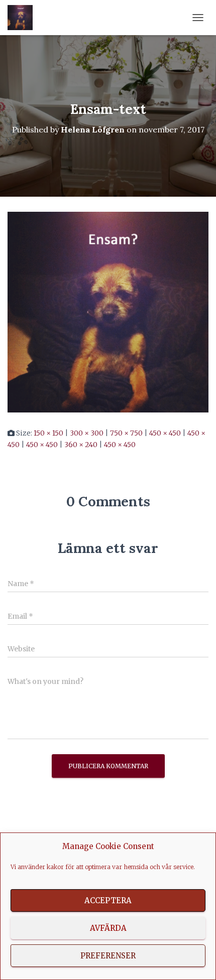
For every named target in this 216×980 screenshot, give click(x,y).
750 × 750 (126, 433)
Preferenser (108, 955)
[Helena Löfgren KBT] (24, 17)
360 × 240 (80, 444)
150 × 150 (48, 433)
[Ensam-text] (108, 311)
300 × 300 (86, 433)
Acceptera (108, 900)
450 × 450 (165, 433)
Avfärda (108, 928)
